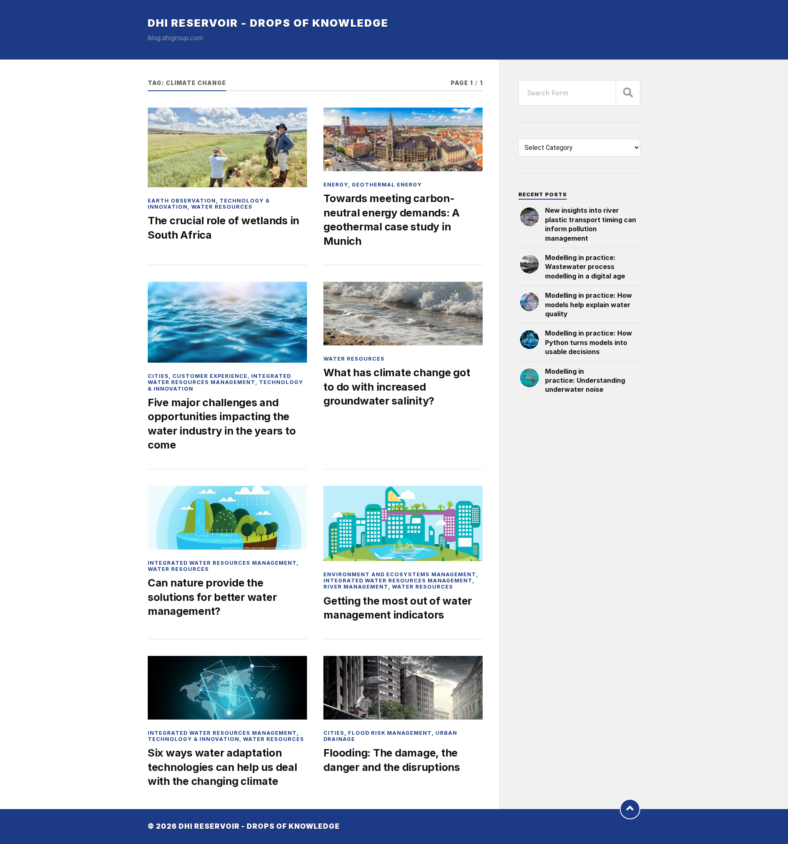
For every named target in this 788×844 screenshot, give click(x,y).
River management (355, 587)
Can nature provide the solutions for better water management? (212, 596)
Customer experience (209, 376)
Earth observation (182, 201)
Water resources (221, 207)
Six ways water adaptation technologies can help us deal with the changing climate (222, 766)
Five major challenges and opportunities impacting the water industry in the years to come (222, 423)
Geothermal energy (387, 185)
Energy (335, 185)
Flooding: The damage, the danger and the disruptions (391, 759)
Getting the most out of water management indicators (397, 607)
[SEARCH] (628, 93)
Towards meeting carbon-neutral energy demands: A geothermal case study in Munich (391, 219)
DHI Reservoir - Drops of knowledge (268, 22)
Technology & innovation (193, 739)
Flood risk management (390, 733)
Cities (158, 376)
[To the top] (630, 809)
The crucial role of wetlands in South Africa (223, 227)
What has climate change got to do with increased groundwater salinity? (396, 386)
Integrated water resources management (219, 379)
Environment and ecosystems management (399, 574)
